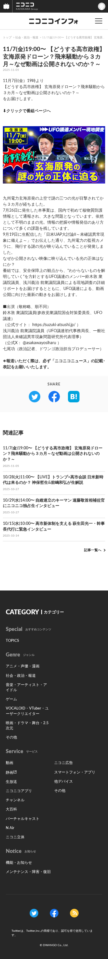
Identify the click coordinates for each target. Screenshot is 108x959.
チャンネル (15, 800)
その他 (11, 737)
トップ (7, 37)
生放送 (11, 782)
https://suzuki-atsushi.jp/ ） (56, 325)
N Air (10, 828)
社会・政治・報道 (26, 37)
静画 (9, 773)
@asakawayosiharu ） (42, 343)
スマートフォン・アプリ (74, 772)
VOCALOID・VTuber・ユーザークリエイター (27, 711)
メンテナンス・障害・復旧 (28, 872)
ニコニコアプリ (19, 791)
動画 (9, 763)
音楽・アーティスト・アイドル (26, 687)
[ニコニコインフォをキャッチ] (74, 912)
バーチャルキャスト (22, 819)
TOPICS (12, 641)
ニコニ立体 (15, 837)
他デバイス (63, 781)
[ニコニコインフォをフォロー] (34, 912)
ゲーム (11, 699)
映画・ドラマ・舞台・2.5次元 (27, 725)
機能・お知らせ (19, 863)
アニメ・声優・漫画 (22, 666)
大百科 (11, 809)
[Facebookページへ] (54, 912)
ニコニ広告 (63, 763)
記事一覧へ (92, 550)
